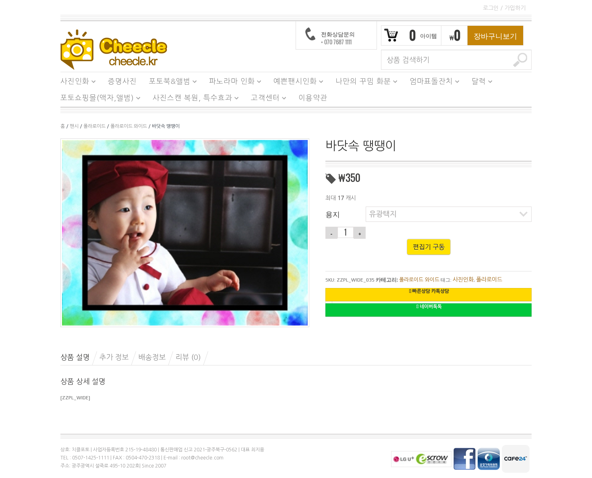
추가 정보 (114, 357)
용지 (332, 214)
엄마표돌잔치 (428, 83)
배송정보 (152, 357)
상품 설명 (75, 357)
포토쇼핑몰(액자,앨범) (94, 99)
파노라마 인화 (229, 83)
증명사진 (122, 81)
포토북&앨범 (166, 83)
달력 (476, 83)
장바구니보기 (495, 35)
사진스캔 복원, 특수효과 (189, 99)
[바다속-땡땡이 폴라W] (184, 232)
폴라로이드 (94, 126)
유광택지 (383, 214)
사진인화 (71, 83)
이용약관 (312, 98)
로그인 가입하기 (504, 8)
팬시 (74, 126)
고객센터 (262, 99)
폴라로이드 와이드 (128, 126)
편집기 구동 (429, 247)
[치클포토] (113, 49)
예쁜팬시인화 (292, 83)
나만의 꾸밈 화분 (360, 83)
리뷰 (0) (188, 357)
